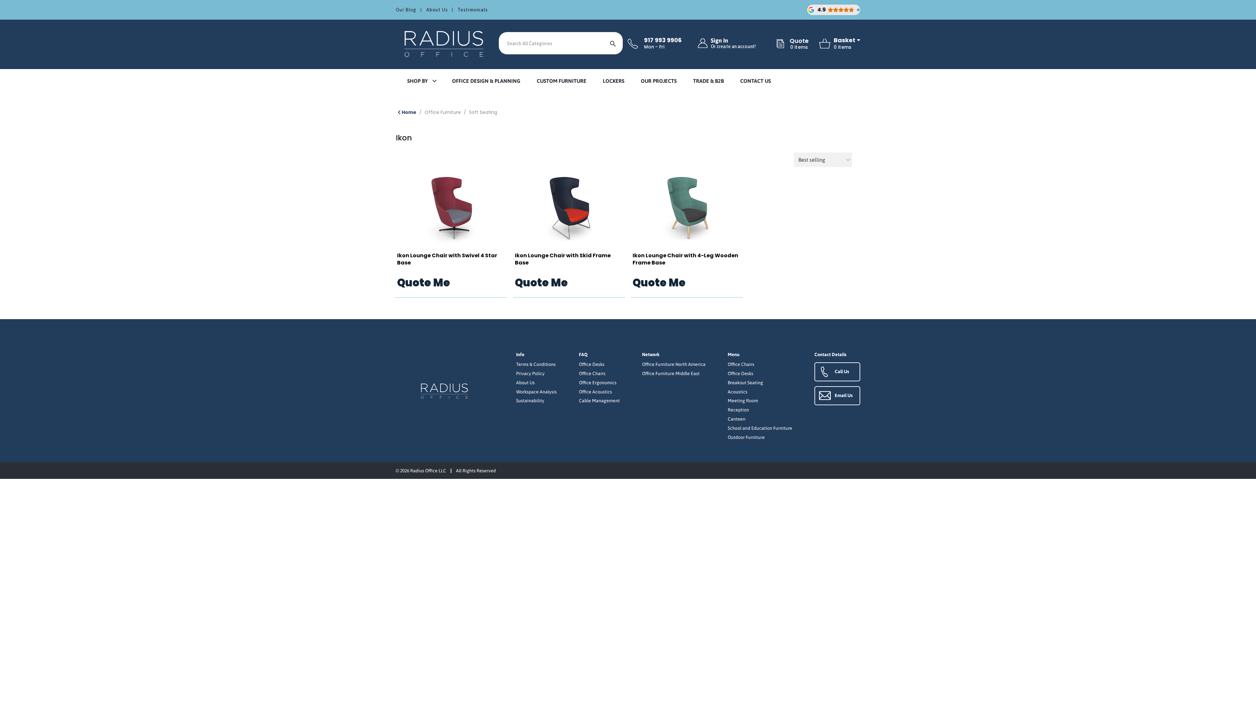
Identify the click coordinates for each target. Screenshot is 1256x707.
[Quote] (780, 44)
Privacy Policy (530, 373)
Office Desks (591, 364)
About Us (437, 9)
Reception (738, 409)
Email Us (844, 395)
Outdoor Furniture (746, 437)
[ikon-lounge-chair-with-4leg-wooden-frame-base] (687, 208)
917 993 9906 (663, 40)
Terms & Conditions (536, 364)
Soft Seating (483, 112)
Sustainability (530, 400)
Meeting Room (743, 400)
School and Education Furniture (760, 428)
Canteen (736, 419)
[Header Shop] (445, 43)
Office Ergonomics (598, 382)
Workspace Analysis (536, 391)
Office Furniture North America (674, 364)
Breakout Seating (745, 382)
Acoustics (737, 391)
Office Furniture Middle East (671, 373)
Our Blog (406, 9)
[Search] (613, 43)
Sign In (733, 43)
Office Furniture (443, 112)
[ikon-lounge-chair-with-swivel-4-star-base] (451, 208)
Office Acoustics (595, 391)
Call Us (842, 371)
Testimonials (473, 9)
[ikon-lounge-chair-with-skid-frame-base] (569, 208)
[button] (422, 81)
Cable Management (599, 400)
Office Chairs (592, 373)
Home (408, 112)
